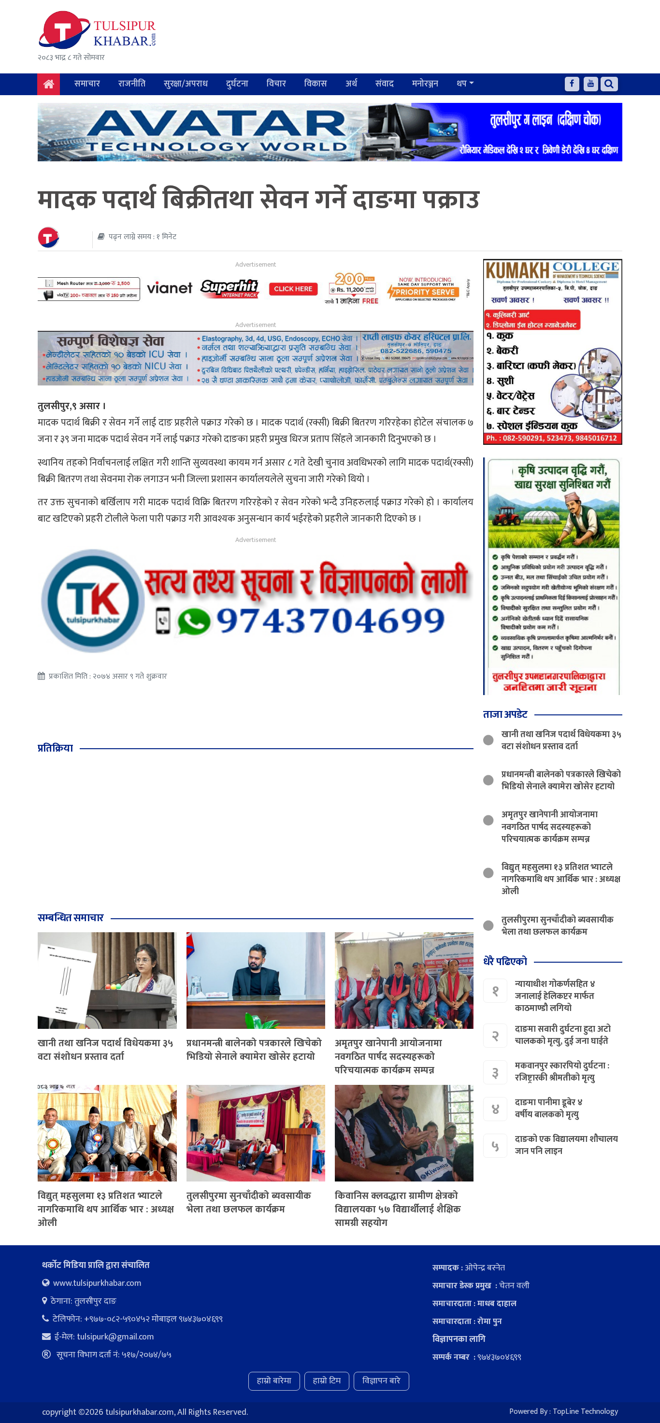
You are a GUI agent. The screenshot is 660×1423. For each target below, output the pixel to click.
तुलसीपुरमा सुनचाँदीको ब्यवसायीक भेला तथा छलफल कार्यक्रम (249, 1203)
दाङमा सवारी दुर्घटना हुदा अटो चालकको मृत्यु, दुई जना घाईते (563, 1035)
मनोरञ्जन (425, 84)
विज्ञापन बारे (381, 1381)
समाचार (87, 84)
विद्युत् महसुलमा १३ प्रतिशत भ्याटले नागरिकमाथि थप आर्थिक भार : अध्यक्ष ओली (106, 1209)
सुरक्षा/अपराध (186, 84)
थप (462, 84)
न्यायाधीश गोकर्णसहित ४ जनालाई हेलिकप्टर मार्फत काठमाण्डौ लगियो (555, 996)
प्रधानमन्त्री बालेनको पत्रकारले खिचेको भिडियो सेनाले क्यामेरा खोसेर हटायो (254, 1050)
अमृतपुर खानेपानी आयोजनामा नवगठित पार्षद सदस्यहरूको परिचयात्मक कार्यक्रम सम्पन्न (388, 1057)
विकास (315, 84)
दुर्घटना (237, 84)
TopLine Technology (585, 1411)
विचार (276, 84)
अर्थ (351, 84)
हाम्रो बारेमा (274, 1381)
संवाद (384, 84)
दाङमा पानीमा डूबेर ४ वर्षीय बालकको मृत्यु (549, 1109)
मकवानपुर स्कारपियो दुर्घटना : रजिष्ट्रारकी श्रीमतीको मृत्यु (562, 1072)
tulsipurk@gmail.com (115, 1337)
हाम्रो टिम (327, 1381)
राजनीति (131, 84)
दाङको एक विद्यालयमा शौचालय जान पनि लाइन (566, 1145)
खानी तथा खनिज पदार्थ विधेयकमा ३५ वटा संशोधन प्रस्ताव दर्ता (105, 1050)
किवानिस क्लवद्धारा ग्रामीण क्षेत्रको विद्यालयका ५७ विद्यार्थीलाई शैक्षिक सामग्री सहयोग (398, 1209)
